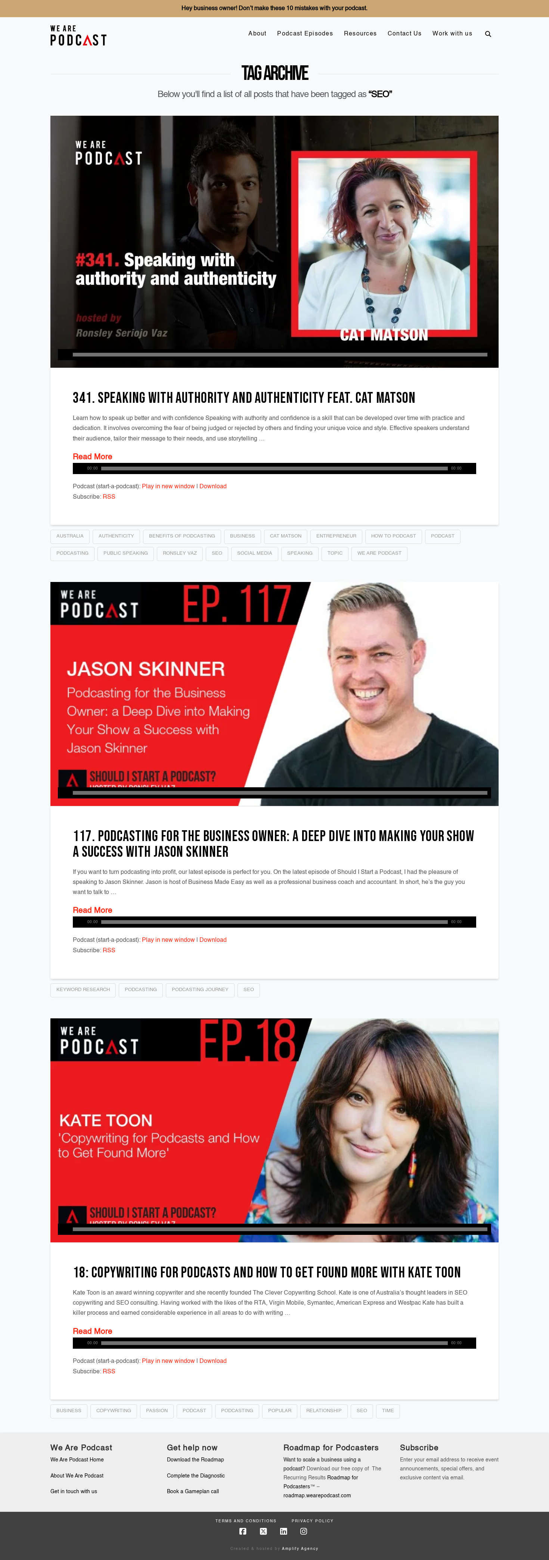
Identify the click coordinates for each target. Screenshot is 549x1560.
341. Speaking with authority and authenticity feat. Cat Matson (244, 398)
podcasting (72, 553)
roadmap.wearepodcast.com (317, 1495)
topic (335, 553)
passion (157, 1410)
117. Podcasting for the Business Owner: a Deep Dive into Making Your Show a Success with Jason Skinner (273, 844)
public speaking (125, 553)
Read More (92, 457)
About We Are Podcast (76, 1476)
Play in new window (168, 487)
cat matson (285, 536)
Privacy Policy (313, 1521)
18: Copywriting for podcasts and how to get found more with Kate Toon (267, 1273)
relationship (324, 1410)
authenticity (116, 536)
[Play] (63, 354)
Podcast (443, 536)
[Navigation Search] (488, 34)
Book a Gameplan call (193, 1491)
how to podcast (393, 536)
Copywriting (113, 1410)
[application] (274, 354)
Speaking (300, 553)
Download (213, 487)
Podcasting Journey (200, 989)
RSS (109, 497)
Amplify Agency (300, 1549)
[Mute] (470, 468)
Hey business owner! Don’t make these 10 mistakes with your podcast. (274, 9)
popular (279, 1410)
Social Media (254, 553)
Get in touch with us (73, 1491)
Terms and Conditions (246, 1521)
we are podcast (379, 553)
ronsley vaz (180, 553)
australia (70, 536)
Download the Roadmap (195, 1460)
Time (388, 1410)
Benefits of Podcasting (182, 536)
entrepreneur (336, 536)
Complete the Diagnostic (196, 1476)
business (242, 536)
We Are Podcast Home (77, 1460)
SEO (217, 553)
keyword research (83, 989)
